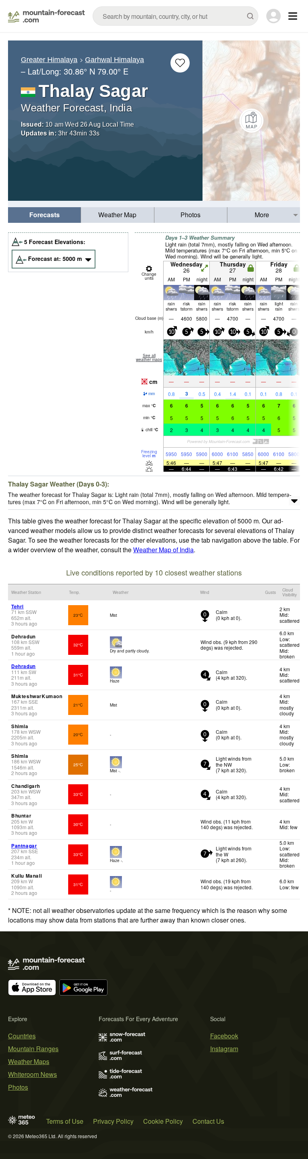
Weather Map (117, 214)
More (262, 214)
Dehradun (23, 666)
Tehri (17, 606)
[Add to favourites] (180, 63)
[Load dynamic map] (251, 121)
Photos (190, 214)
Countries (22, 1035)
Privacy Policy (113, 1121)
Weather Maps (28, 1061)
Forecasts (44, 214)
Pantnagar (24, 845)
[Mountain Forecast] (46, 16)
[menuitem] (44, 215)
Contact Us (208, 1121)
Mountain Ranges (33, 1048)
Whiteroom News (32, 1074)
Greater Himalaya (49, 60)
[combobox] (175, 16)
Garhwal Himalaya (114, 60)
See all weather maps (149, 357)
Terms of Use (64, 1121)
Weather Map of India (163, 549)
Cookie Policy (163, 1121)
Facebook (224, 1035)
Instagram (224, 1048)
